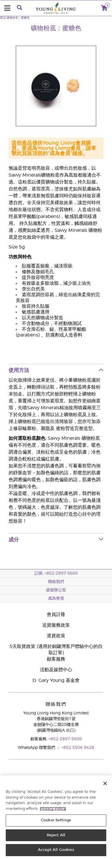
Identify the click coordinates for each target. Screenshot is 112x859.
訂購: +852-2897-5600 (56, 573)
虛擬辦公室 (56, 590)
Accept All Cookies (56, 850)
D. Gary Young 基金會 (56, 680)
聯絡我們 (56, 582)
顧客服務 (56, 659)
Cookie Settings (56, 820)
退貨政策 (56, 636)
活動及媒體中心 (56, 669)
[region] (56, 817)
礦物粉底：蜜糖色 (18, 17)
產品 (3, 17)
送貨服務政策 (56, 625)
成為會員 (56, 598)
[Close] (105, 783)
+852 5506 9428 (77, 748)
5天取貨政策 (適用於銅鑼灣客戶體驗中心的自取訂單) (56, 649)
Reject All (56, 835)
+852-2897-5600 (65, 739)
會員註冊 (56, 614)
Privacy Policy (53, 809)
